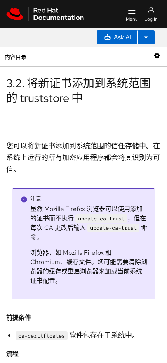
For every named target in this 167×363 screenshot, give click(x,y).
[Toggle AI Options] (146, 37)
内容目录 (15, 56)
